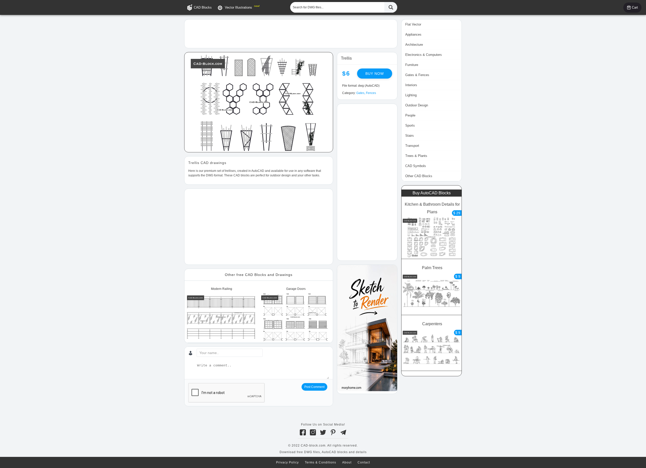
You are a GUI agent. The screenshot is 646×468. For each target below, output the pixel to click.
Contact (364, 462)
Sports (410, 125)
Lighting (411, 95)
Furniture (411, 65)
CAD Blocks (203, 7)
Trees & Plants (416, 156)
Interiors (411, 85)
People (410, 115)
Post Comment (314, 387)
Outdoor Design (416, 105)
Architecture (414, 44)
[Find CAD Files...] (390, 7)
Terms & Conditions (320, 462)
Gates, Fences (366, 93)
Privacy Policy (287, 462)
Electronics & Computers (423, 55)
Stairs (409, 135)
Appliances (413, 34)
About (347, 462)
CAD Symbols (415, 166)
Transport (412, 146)
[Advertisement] (291, 33)
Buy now (374, 74)
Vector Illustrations (238, 7)
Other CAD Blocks (418, 176)
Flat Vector (413, 24)
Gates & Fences (417, 75)
